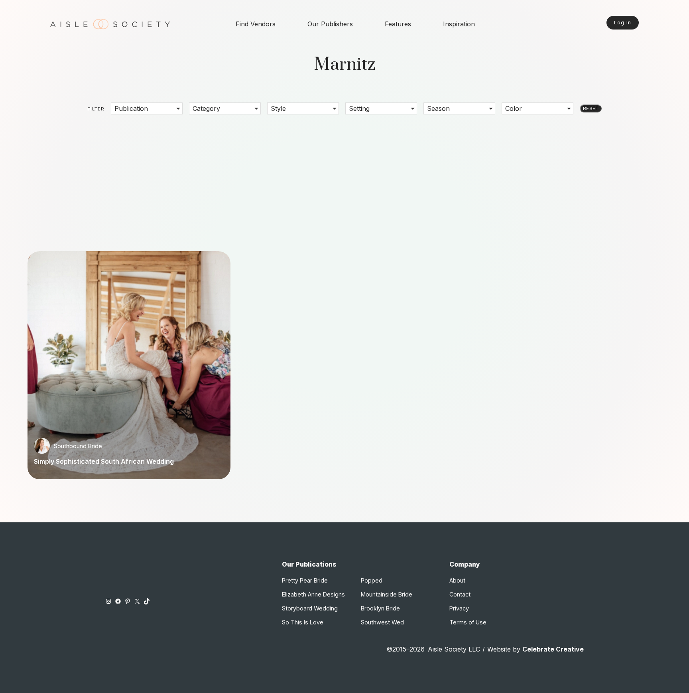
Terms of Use (467, 622)
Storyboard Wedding (310, 608)
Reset (590, 108)
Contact (459, 594)
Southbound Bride (78, 446)
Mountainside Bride (386, 594)
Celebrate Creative (553, 649)
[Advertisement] (344, 177)
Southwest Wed (382, 622)
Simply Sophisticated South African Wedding (104, 461)
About (457, 580)
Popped (371, 580)
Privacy (459, 608)
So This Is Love (302, 622)
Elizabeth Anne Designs (313, 594)
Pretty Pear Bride (305, 580)
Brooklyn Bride (380, 608)
